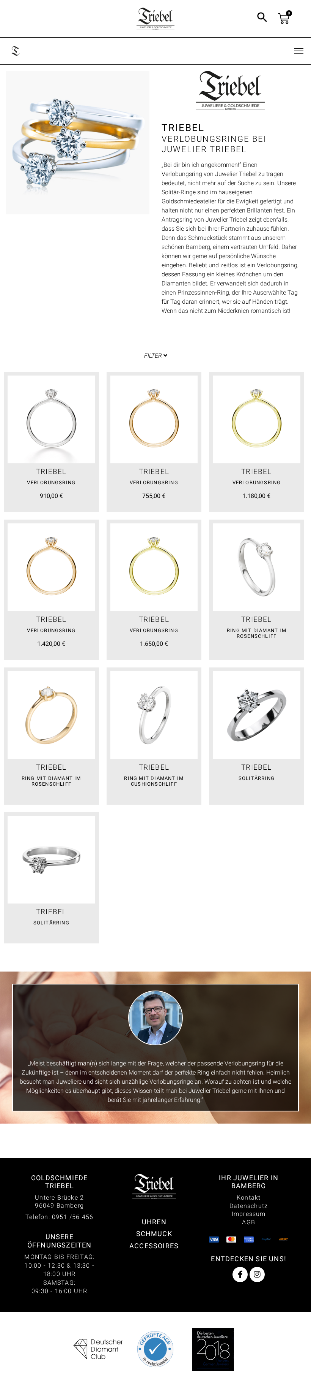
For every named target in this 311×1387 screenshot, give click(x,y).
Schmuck (154, 1234)
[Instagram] (257, 1274)
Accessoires (154, 1246)
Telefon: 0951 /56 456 (59, 1217)
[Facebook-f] (240, 1274)
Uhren (154, 1222)
